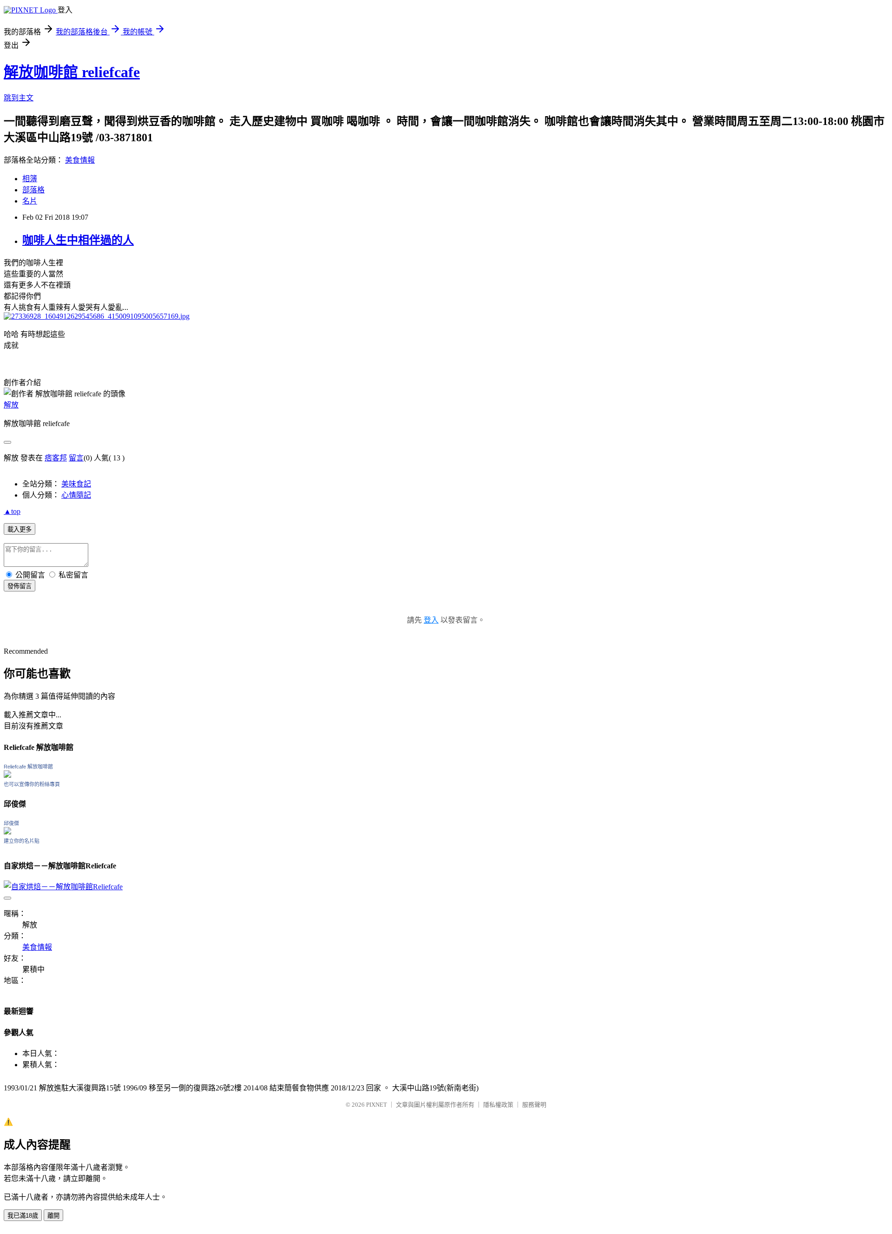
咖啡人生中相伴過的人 (78, 240)
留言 (76, 458)
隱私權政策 (498, 1104)
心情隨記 (76, 495)
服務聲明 (534, 1104)
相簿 (29, 179)
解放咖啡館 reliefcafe (72, 72)
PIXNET (376, 1104)
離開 (53, 1215)
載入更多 (19, 529)
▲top (12, 511)
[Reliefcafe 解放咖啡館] (7, 775)
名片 (29, 201)
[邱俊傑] (7, 832)
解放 (11, 405)
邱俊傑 (11, 823)
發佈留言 (19, 586)
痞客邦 (56, 458)
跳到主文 (18, 98)
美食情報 (80, 160)
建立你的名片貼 (21, 841)
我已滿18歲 (22, 1215)
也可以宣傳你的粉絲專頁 (32, 784)
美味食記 (76, 484)
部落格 (33, 190)
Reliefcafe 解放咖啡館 (28, 766)
